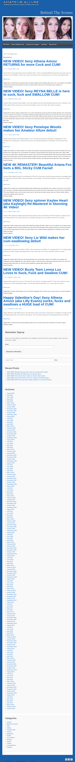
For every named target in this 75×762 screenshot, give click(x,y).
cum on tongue (60, 83)
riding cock (17, 229)
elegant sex (31, 190)
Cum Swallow (68, 83)
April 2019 (10, 563)
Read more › (7, 79)
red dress (49, 156)
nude (39, 85)
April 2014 (10, 679)
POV (45, 85)
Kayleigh (42, 227)
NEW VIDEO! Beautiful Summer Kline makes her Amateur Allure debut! (27, 372)
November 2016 (11, 619)
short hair (23, 263)
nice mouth (25, 116)
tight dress (56, 158)
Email (7, 344)
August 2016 (10, 625)
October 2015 (11, 644)
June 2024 (10, 443)
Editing (9, 728)
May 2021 (10, 515)
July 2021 (10, 511)
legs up (8, 154)
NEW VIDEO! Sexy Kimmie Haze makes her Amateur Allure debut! (26, 376)
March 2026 (10, 403)
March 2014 (10, 681)
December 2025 (11, 408)
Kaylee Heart (36, 227)
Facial (16, 85)
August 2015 (10, 648)
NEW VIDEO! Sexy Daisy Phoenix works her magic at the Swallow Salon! (28, 378)
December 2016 (11, 617)
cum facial (54, 188)
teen (8, 194)
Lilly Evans (32, 85)
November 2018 (11, 573)
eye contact (37, 190)
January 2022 (11, 499)
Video (7, 120)
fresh (55, 114)
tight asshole (50, 158)
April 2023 (10, 470)
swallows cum (67, 118)
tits (61, 85)
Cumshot (5, 85)
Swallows (67, 291)
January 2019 (11, 569)
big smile (48, 113)
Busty (49, 83)
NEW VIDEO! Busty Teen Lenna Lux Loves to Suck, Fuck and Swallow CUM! (35, 271)
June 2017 (10, 606)
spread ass (51, 118)
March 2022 (10, 495)
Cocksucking (41, 259)
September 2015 (12, 646)
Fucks (41, 291)
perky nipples (62, 154)
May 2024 (10, 445)
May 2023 (10, 468)
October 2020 (11, 528)
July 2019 (10, 557)
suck (36, 229)
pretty (66, 116)
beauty (43, 113)
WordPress (33, 761)
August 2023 (10, 463)
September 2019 (12, 554)
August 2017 (10, 602)
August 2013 (10, 695)
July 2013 (10, 697)
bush (36, 259)
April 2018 (10, 586)
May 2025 (10, 422)
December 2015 (11, 641)
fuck (58, 114)
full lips (50, 152)
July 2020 (10, 534)
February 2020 (11, 544)
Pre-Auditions (11, 737)
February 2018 (11, 590)
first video (20, 227)
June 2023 (10, 466)
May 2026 (10, 399)
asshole (32, 113)
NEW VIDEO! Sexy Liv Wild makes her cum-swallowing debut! (34, 239)
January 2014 (11, 685)
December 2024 (11, 432)
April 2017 (10, 610)
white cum (21, 194)
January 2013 (11, 708)
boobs (40, 83)
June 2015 (10, 652)
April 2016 (10, 633)
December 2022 (11, 478)
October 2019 (11, 552)
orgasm (41, 116)
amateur (18, 113)
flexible (25, 227)
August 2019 (10, 555)
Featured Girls (11, 730)
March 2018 (10, 588)
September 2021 (12, 507)
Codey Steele (68, 113)
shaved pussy (37, 118)
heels (60, 152)
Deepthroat (31, 114)
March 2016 (10, 635)
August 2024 (10, 439)
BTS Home (6, 44)
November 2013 (11, 689)
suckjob (40, 229)
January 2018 (11, 592)
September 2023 (12, 461)
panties (45, 116)
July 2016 (10, 627)
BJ (51, 113)
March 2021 (10, 519)
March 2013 (10, 704)
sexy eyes (23, 192)
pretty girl (5, 263)
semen (22, 118)
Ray (18, 69)
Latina (27, 85)
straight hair (33, 263)
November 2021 (11, 503)
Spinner (33, 229)
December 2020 (11, 524)
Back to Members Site (18, 44)
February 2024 (11, 451)
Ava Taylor (12, 291)
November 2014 (11, 666)
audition (12, 259)
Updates (10, 86)
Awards (9, 722)
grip (60, 114)
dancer (69, 225)
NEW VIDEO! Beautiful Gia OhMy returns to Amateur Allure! (24, 374)
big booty (42, 150)
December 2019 (11, 548)
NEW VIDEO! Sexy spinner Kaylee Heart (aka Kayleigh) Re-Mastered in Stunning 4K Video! (35, 204)
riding (13, 229)
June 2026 (10, 397)
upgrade (12, 194)
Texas (67, 229)
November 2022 (11, 480)
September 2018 (12, 577)
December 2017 (11, 594)
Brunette (59, 113)
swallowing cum (51, 229)
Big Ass (38, 150)
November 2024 (11, 434)
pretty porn (35, 156)
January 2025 (11, 430)
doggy (36, 114)
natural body (49, 261)
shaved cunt (30, 118)
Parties (9, 735)
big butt (47, 150)
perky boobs (56, 154)
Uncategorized (11, 745)
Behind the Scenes (12, 724)
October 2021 (11, 505)
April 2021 (10, 517)
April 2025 (10, 424)
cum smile (8, 190)
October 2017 (11, 598)
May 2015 (10, 654)
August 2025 (10, 416)
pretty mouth (11, 263)
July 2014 (10, 673)
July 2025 (10, 418)
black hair (57, 150)
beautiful (31, 225)
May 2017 (10, 608)
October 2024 (11, 436)
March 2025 (10, 426)
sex (26, 118)
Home (4, 54)
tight (4, 120)
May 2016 (10, 631)
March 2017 (10, 612)
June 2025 (10, 420)
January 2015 (11, 662)
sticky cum (53, 192)
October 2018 (11, 575)
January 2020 (11, 546)
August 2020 (10, 532)
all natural (12, 113)
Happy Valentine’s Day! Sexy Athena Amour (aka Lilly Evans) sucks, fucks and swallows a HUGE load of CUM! (36, 301)
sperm (53, 85)
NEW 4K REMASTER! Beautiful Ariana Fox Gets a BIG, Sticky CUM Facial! (37, 166)
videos (16, 194)
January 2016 (11, 639)
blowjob (36, 83)
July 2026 (10, 395)
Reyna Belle (12, 118)
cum (55, 83)
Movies (7, 116)
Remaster (12, 192)
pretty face (29, 156)
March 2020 (10, 542)
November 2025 (11, 410)
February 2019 (11, 567)
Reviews (9, 739)
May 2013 (10, 700)
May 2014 (10, 677)
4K (10, 188)
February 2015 (11, 660)
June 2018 (10, 583)
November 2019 (11, 550)
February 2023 (11, 474)
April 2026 (10, 401)
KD (24, 85)
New (16, 116)
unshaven (45, 263)
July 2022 (10, 488)
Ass (11, 83)
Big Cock (28, 83)
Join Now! (44, 44)
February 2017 (11, 613)
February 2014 (11, 683)
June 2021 (10, 513)
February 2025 (11, 428)
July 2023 (10, 465)
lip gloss (29, 261)
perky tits (69, 154)
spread (46, 118)
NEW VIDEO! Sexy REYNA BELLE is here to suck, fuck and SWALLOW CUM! (36, 92)
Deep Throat (11, 85)
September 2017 (12, 600)
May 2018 (10, 584)
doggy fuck (41, 114)
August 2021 (10, 509)
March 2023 (10, 472)
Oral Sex (36, 116)
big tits (32, 83)
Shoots (9, 741)
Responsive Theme (20, 761)
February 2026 (11, 405)
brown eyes (68, 150)
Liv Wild (38, 261)
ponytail (67, 190)
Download (47, 114)
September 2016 (12, 623)
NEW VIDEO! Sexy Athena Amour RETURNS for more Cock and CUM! (32, 62)
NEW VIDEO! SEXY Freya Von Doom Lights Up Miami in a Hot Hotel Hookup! (29, 379)
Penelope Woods (48, 154)
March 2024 (10, 449)
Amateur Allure (24, 113)
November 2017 (11, 596)
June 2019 (10, 559)
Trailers (9, 743)
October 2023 (11, 459)
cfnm (52, 83)
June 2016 (10, 629)
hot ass (63, 114)
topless (11, 231)
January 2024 (11, 453)
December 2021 (11, 501)
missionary (51, 227)
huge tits (21, 85)
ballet (27, 225)
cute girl (38, 152)
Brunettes (44, 83)
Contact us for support (32, 44)
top (8, 231)
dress (51, 114)
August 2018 (10, 579)
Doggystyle (10, 227)
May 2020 (10, 538)
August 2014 (10, 671)
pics (52, 116)
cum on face (60, 188)
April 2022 (10, 494)
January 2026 (11, 407)
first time (15, 227)
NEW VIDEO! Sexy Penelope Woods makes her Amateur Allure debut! (32, 128)
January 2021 (11, 523)
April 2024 (10, 447)
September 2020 (12, 530)
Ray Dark (49, 85)
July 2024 (10, 441)
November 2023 (11, 457)
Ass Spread (21, 188)
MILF (36, 85)
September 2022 (12, 484)
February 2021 (11, 521)
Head (57, 152)
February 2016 (11, 637)
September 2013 (12, 693)
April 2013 (10, 702)
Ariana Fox (14, 188)
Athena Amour (15, 83)
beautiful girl (38, 113)
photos (49, 116)
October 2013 (11, 691)
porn (42, 85)
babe (24, 225)
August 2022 (10, 486)
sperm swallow (42, 192)
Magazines (10, 733)
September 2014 (12, 670)
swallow (58, 85)
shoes (12, 158)
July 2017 (10, 604)
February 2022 (11, 497)
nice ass (20, 116)
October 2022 (11, 482)
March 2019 (10, 565)
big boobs (22, 83)
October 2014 (11, 668)
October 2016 (11, 621)
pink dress (56, 116)
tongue (5, 231)
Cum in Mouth (9, 114)
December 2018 (11, 571)
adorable (12, 150)
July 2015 (10, 650)
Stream (57, 118)
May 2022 (10, 492)
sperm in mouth (34, 192)
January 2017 (11, 615)
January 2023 (11, 476)
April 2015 (10, 656)
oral (32, 116)
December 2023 (11, 455)
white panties (66, 158)
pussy (6, 118)
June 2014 (10, 675)
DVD (8, 726)
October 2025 (11, 412)
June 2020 (10, 536)
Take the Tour (53, 44)
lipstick (33, 261)
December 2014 (11, 664)
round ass (18, 118)
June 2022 (10, 490)
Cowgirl (47, 225)
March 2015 (10, 658)
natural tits (11, 116)
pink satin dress (14, 156)
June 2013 (10, 699)
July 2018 (10, 581)
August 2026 (10, 393)
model (12, 154)
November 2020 (11, 526)
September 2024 (12, 437)
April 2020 (10, 540)
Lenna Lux (49, 291)
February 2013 (11, 706)
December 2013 (11, 687)
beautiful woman (28, 188)
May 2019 (10, 561)
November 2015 (11, 642)
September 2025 (12, 414)
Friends (9, 731)
